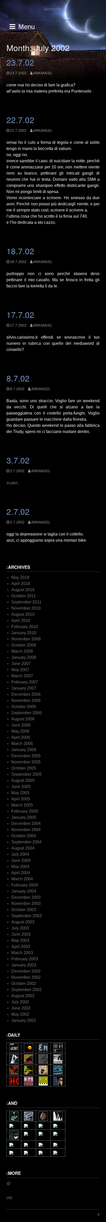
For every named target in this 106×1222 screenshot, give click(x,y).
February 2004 (24, 885)
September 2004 (26, 842)
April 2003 (20, 946)
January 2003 (23, 965)
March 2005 (22, 805)
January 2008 (23, 657)
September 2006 (26, 713)
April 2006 (20, 737)
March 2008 (22, 651)
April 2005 (20, 799)
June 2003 (21, 934)
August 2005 (22, 780)
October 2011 (23, 596)
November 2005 (26, 762)
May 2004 (20, 866)
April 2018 (20, 583)
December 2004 (26, 823)
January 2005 (23, 817)
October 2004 (23, 836)
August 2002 (22, 996)
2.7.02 (18, 511)
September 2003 (26, 916)
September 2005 (26, 774)
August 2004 (22, 848)
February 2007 (24, 682)
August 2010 (22, 614)
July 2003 (20, 928)
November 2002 (26, 977)
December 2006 (26, 694)
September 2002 (26, 989)
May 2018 (20, 577)
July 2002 (20, 1002)
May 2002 (20, 1014)
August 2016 (22, 590)
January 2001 (23, 1020)
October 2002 (23, 983)
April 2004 (20, 873)
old (9, 1198)
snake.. (13, 483)
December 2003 (26, 897)
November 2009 (26, 639)
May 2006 (20, 731)
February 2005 (24, 811)
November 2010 (26, 608)
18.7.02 (20, 251)
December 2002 (26, 971)
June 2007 (21, 663)
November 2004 (26, 829)
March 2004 (22, 879)
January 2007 (23, 688)
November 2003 (26, 903)
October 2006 (23, 706)
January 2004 (23, 891)
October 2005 (23, 768)
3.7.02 (18, 460)
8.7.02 (18, 378)
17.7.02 (20, 314)
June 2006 (21, 725)
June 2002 (21, 1008)
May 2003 (20, 940)
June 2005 (21, 786)
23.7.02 (20, 62)
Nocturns (53, 9)
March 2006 (22, 743)
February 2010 (24, 626)
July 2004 (20, 854)
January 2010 (23, 633)
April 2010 (20, 620)
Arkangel (42, 73)
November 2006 (26, 700)
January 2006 (23, 750)
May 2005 (20, 793)
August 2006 (22, 719)
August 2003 (22, 922)
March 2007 (22, 676)
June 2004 (21, 860)
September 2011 (26, 602)
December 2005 (26, 756)
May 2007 (20, 670)
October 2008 (23, 645)
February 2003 (24, 959)
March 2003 (22, 953)
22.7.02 (20, 119)
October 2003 (23, 909)
